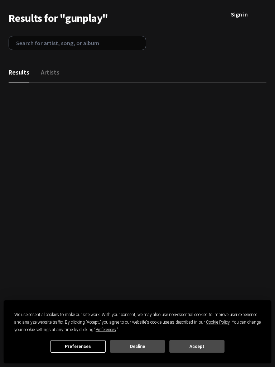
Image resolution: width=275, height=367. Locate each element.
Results (19, 72)
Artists (50, 72)
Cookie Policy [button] (218, 322)
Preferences (78, 346)
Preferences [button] (106, 329)
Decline (137, 346)
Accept (196, 346)
